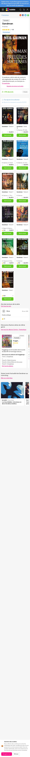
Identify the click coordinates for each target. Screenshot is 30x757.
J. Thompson (12, 195)
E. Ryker (4, 228)
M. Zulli (25, 130)
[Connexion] (27, 9)
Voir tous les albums (7, 366)
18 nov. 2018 (25, 311)
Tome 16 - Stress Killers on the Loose (12, 362)
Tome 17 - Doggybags (8, 364)
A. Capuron (5, 261)
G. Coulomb (26, 163)
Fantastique (5, 15)
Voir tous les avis (6, 306)
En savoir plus (19, 5)
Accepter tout (7, 754)
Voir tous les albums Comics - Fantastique (13, 329)
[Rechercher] (20, 9)
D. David (10, 163)
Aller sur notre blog (6, 378)
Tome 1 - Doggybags (7, 356)
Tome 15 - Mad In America (9, 360)
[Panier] (24, 9)
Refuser (16, 754)
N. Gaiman (19, 130)
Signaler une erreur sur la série (15, 86)
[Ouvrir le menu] (2, 9)
